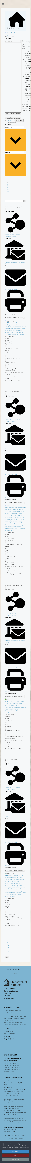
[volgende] (8, 197)
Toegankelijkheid (9, 1039)
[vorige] (8, 178)
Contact (17, 1135)
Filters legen (19, 120)
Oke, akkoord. (15, 1151)
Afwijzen (15, 1155)
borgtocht (11, 120)
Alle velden (8, 38)
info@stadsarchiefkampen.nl (13, 1010)
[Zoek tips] (21, 76)
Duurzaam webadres (10, 315)
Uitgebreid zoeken (15, 113)
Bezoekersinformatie (11, 991)
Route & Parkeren (9, 1037)
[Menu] (5, 209)
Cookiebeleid (19, 1138)
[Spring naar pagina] (24, 201)
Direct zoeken (8, 993)
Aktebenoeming (15, 118)
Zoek (6, 113)
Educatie (7, 996)
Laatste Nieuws (9, 1135)
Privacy (11, 1138)
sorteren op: (8, 124)
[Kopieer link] (24, 318)
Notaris (7, 118)
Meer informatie (15, 1159)
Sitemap (24, 1135)
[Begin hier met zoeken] (17, 19)
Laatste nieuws (9, 998)
